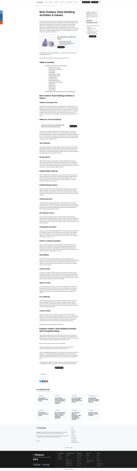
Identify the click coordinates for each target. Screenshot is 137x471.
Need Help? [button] (99, 465)
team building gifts (49, 347)
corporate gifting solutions (50, 352)
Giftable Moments (69, 463)
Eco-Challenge (52, 88)
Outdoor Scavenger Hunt (54, 67)
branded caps (49, 355)
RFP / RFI (79, 458)
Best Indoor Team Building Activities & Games (93, 414)
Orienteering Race (53, 77)
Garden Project (52, 85)
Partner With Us (89, 462)
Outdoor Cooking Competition (56, 82)
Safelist (98, 458)
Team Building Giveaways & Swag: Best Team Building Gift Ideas (93, 400)
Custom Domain (68, 465)
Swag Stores (73, 432)
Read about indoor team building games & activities (51, 324)
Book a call (45, 363)
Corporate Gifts (74, 440)
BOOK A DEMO (94, 2)
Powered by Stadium (69, 469)
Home (46, 2)
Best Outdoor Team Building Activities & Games (56, 65)
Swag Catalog (73, 436)
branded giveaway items (60, 347)
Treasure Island (52, 90)
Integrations (68, 455)
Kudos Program (68, 460)
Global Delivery (74, 438)
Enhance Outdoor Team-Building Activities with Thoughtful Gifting (60, 91)
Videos (78, 462)
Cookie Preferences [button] (100, 463)
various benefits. (54, 53)
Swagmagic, (43, 362)
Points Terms (99, 460)
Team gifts (95, 395)
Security (98, 462)
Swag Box (73, 434)
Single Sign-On (68, 462)
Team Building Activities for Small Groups (43, 414)
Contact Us (79, 465)
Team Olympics (52, 71)
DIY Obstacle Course (53, 79)
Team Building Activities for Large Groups (43, 399)
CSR (87, 458)
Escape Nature (52, 72)
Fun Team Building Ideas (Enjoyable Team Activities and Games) (77, 400)
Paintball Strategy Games (54, 75)
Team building (42, 53)
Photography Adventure (54, 80)
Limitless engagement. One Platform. (42, 457)
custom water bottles (59, 354)
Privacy (98, 455)
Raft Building (52, 83)
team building (43, 374)
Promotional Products (75, 442)
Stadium (59, 455)
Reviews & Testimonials (90, 460)
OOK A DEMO (92, 36)
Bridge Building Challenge (54, 74)
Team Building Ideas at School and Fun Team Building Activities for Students (60, 400)
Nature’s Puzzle (52, 87)
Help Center (79, 460)
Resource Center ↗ (80, 455)
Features (72, 430)
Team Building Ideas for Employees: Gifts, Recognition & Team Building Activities (76, 416)
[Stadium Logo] (39, 454)
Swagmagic (88, 12)
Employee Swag (86, 2)
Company (87, 455)
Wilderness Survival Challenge (55, 69)
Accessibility (79, 463)
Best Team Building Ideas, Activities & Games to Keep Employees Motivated (60, 415)
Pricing (75, 2)
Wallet (67, 458)
